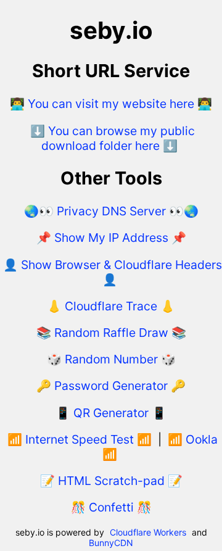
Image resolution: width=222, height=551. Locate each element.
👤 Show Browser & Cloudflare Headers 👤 (112, 272)
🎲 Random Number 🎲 (111, 359)
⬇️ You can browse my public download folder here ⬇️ (112, 138)
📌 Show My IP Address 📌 (111, 237)
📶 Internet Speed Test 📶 (79, 439)
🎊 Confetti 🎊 (111, 507)
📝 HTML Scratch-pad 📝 (111, 480)
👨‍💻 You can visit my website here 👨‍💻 (111, 103)
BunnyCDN (111, 542)
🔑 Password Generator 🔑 (111, 385)
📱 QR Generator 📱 (111, 412)
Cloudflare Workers (148, 532)
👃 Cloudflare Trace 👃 (111, 306)
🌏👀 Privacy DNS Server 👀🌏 (111, 211)
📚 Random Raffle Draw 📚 (111, 332)
